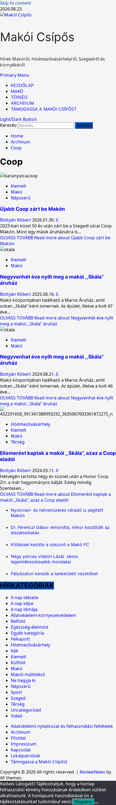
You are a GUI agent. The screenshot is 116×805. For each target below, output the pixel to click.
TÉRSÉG (19, 97)
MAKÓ (17, 91)
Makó (16, 192)
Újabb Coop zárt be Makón (32, 209)
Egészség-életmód (29, 627)
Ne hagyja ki (23, 680)
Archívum (20, 732)
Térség (18, 442)
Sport (16, 692)
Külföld (18, 663)
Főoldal (18, 738)
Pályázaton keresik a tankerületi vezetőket (54, 573)
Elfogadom (83, 801)
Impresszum (23, 744)
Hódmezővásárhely (30, 424)
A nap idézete (24, 597)
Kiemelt (18, 186)
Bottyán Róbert (16, 220)
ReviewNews (92, 772)
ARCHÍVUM (22, 103)
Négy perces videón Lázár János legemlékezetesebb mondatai (44, 559)
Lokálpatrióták (25, 756)
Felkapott (20, 639)
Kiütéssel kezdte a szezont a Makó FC (50, 544)
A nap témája (24, 609)
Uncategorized (26, 710)
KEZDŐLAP (22, 85)
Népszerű (20, 198)
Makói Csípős (37, 37)
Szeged (18, 698)
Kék (14, 651)
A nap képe (22, 603)
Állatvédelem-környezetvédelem (43, 615)
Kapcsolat (21, 750)
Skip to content (15, 3)
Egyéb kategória (27, 633)
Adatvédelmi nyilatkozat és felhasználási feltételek (62, 726)
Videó (16, 716)
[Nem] (96, 803)
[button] (14, 75)
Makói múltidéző (28, 674)
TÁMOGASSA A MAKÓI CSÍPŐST (44, 109)
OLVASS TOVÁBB (56, 321)
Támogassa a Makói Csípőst (39, 762)
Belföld (18, 621)
